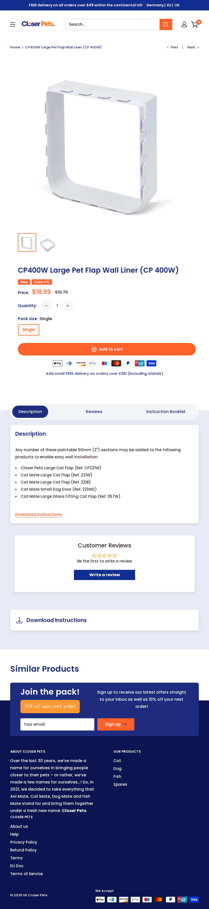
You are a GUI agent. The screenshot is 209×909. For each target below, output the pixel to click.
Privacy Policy (23, 842)
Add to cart (111, 349)
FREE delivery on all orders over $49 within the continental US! (85, 5)
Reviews (94, 412)
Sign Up (113, 724)
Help (14, 834)
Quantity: (27, 305)
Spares (120, 784)
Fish (117, 776)
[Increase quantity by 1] (67, 305)
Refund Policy (23, 850)
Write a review (104, 575)
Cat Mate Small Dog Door (46, 489)
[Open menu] (12, 24)
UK (177, 5)
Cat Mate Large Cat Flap (45, 475)
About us (19, 826)
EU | (170, 5)
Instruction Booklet (166, 412)
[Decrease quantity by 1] (46, 305)
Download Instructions (38, 514)
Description (30, 412)
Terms (16, 858)
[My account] (184, 24)
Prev (174, 47)
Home (15, 47)
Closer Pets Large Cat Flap (47, 468)
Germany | (156, 5)
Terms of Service (26, 873)
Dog (117, 768)
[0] (194, 24)
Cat (117, 760)
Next (191, 47)
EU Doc (16, 866)
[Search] (166, 24)
